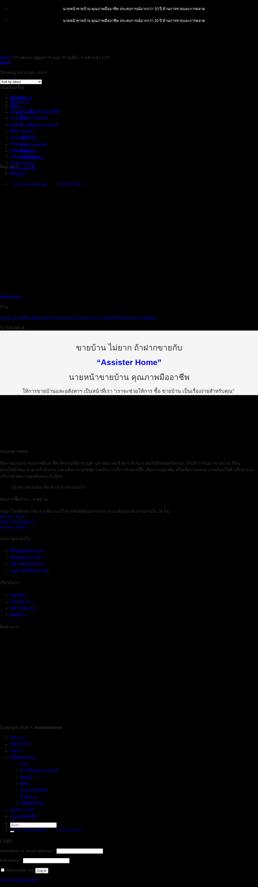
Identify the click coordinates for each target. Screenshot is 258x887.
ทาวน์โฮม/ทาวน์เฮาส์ (39, 125)
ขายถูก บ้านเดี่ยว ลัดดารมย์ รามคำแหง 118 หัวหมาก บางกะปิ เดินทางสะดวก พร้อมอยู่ (78, 317)
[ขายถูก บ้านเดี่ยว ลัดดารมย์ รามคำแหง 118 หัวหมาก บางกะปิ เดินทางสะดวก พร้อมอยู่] (76, 291)
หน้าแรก (17, 737)
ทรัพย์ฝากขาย (22, 757)
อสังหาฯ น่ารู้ (21, 163)
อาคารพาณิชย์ (33, 144)
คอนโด (26, 131)
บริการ (16, 107)
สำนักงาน (18, 144)
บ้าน (14, 105)
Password (11, 860)
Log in (41, 870)
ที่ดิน (14, 131)
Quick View (10, 296)
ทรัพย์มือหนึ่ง (21, 151)
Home (5, 57)
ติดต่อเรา (18, 173)
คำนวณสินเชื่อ (23, 168)
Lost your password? (19, 880)
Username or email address (27, 850)
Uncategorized (23, 156)
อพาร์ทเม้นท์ (21, 98)
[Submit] (12, 831)
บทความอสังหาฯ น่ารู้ (29, 570)
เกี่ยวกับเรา (20, 102)
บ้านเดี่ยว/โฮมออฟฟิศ (40, 111)
